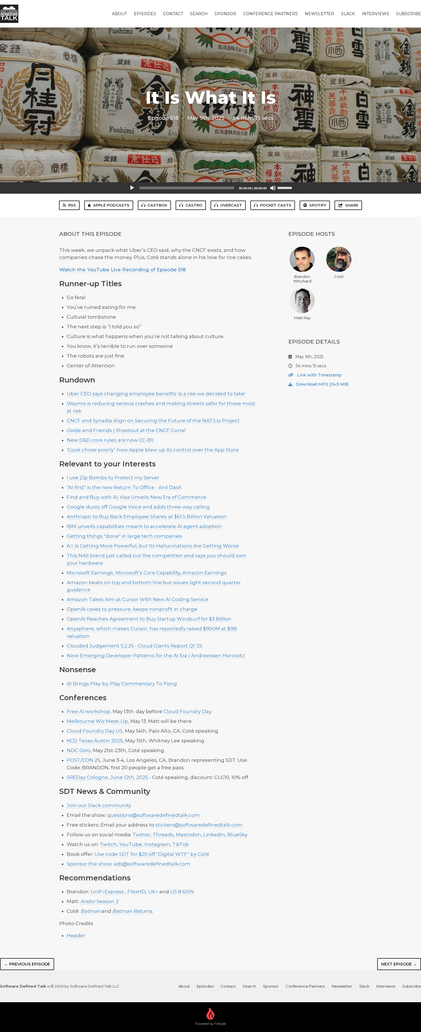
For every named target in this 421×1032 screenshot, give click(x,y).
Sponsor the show (89, 864)
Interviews (375, 13)
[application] (210, 188)
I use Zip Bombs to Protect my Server (113, 477)
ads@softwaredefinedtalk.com (152, 864)
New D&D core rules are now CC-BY (110, 440)
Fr (69, 711)
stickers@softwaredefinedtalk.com (199, 825)
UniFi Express (107, 891)
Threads (163, 834)
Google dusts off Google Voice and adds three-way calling (138, 507)
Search (199, 13)
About (119, 13)
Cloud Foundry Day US (95, 731)
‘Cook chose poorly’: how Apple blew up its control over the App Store (153, 450)
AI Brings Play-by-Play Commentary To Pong (122, 683)
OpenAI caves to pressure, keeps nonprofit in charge (132, 609)
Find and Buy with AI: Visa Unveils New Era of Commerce (136, 497)
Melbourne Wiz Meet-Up (97, 721)
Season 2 (108, 901)
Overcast (231, 205)
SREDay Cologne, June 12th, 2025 (107, 777)
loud (172, 711)
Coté (339, 276)
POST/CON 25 (83, 760)
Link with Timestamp (319, 375)
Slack (348, 13)
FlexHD (136, 891)
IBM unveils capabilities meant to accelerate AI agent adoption (144, 526)
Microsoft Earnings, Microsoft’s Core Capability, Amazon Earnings (147, 573)
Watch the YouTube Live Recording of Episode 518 (122, 269)
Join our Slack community (99, 805)
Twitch (108, 844)
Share (351, 205)
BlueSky (237, 834)
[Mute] (273, 188)
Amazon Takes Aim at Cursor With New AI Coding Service (137, 599)
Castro (193, 205)
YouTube (130, 844)
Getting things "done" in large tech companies (124, 536)
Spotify (317, 205)
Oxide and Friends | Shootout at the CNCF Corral (126, 430)
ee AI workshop (91, 711)
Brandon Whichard (302, 278)
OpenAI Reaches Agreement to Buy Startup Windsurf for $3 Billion (149, 619)
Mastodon (188, 834)
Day (206, 711)
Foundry (190, 711)
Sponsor (225, 13)
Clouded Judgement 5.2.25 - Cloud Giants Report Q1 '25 (134, 646)
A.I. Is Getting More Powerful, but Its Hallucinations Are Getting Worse (153, 546)
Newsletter (319, 13)
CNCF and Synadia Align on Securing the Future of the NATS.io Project (153, 420)
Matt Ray (302, 317)
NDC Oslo (79, 750)
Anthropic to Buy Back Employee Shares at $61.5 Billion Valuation (147, 516)
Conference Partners (270, 13)
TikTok (180, 844)
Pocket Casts (275, 205)
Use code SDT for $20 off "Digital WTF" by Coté (152, 854)
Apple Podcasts (111, 205)
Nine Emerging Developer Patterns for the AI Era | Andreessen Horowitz (156, 655)
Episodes (145, 13)
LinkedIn (214, 834)
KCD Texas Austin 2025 (95, 740)
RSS (72, 205)
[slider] (286, 187)
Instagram (157, 844)
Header (76, 935)
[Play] (132, 188)
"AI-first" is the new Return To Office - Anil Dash (124, 487)
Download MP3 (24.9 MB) (322, 384)
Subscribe (408, 13)
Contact (173, 13)
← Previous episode (27, 964)
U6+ (153, 891)
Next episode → (399, 964)
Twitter (141, 834)
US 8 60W (182, 891)
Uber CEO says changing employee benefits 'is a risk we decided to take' (156, 394)
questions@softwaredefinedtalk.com (153, 815)
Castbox (157, 205)
